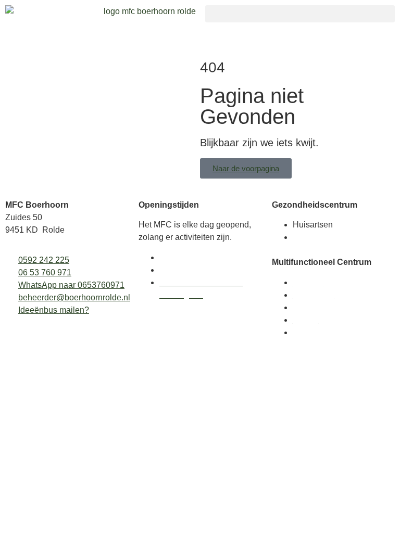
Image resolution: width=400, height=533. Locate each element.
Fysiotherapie (318, 237)
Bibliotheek (313, 294)
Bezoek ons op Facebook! (207, 269)
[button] (300, 13)
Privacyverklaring (191, 257)
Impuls (305, 307)
